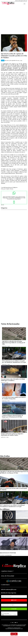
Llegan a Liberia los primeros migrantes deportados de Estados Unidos (12, 434)
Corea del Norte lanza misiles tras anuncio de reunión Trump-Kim (14, 398)
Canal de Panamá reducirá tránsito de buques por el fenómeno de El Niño (12, 416)
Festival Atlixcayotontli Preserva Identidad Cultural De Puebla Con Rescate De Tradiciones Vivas (14, 534)
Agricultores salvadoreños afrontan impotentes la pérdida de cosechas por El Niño (13, 343)
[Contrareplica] (8, 3)
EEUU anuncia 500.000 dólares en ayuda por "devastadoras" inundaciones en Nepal (14, 361)
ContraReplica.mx (20, 625)
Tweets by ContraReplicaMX (6, 555)
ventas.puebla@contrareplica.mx (14, 628)
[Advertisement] (14, 20)
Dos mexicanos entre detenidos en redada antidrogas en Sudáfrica (13, 379)
